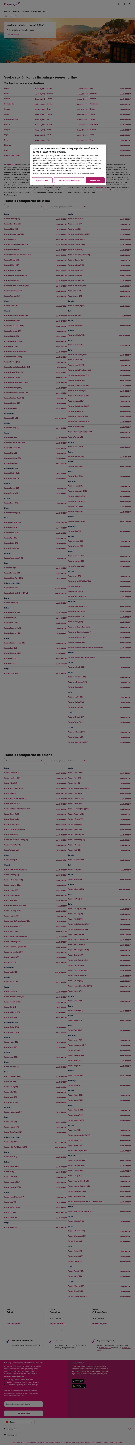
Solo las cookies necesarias (69, 180)
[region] (68, 164)
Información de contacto (63, 173)
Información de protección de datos (44, 173)
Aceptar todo (95, 180)
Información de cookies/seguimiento (83, 173)
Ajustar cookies (42, 180)
